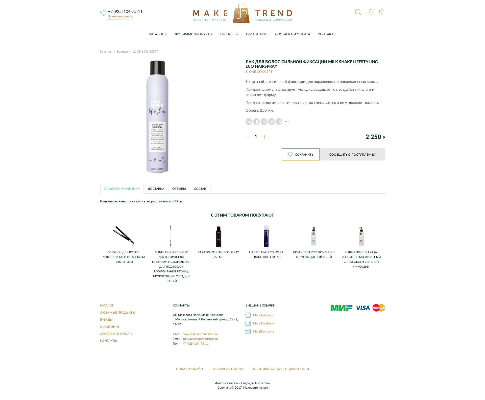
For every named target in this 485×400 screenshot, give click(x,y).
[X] (264, 121)
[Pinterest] (271, 121)
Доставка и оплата (292, 34)
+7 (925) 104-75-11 (125, 12)
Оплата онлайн (189, 368)
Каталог (156, 34)
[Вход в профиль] (370, 12)
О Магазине (256, 34)
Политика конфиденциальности (280, 368)
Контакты (327, 34)
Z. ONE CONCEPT (145, 51)
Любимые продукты (194, 34)
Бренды (122, 51)
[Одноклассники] (256, 121)
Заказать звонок (120, 16)
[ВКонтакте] (249, 121)
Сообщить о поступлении (352, 154)
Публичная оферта (227, 368)
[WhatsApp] (279, 121)
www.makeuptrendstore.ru (200, 334)
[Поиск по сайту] (358, 12)
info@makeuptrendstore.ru (200, 338)
